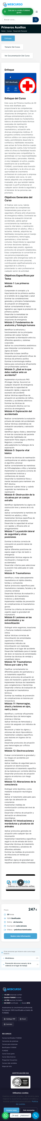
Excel (24, 1019)
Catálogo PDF (10, 1019)
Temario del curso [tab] (12, 47)
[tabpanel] (20, 467)
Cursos (9, 31)
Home (3, 31)
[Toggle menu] (36, 11)
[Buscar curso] (36, 19)
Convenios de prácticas (10, 1041)
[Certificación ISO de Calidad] (20, 1082)
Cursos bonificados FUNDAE (12, 1038)
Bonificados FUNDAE (9, 1047)
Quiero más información (20, 936)
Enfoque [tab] (8, 38)
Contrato (9, 1024)
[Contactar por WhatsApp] (5, 1115)
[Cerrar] (33, 1084)
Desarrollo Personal (20, 31)
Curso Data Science (9, 1057)
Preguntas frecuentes (9, 1060)
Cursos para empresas (9, 1044)
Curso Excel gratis (8, 1054)
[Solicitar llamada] (35, 1115)
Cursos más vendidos (9, 1063)
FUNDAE (5, 1050)
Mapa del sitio (7, 1066)
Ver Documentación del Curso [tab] (17, 56)
